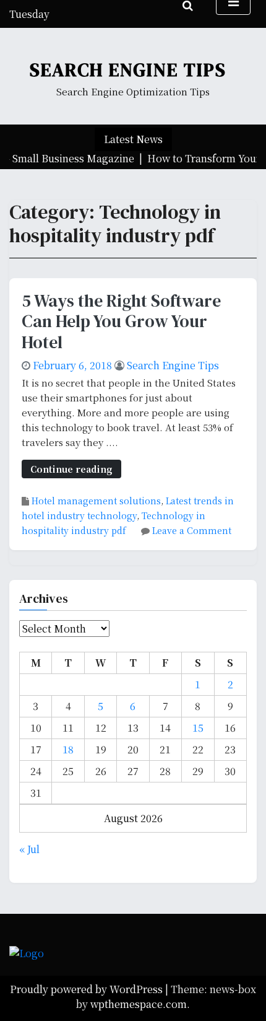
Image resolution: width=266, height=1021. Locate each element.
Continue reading (71, 468)
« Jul (29, 849)
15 (198, 728)
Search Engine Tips (128, 69)
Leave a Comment (191, 530)
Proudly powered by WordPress (87, 989)
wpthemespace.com (138, 1004)
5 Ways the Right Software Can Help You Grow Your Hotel (121, 321)
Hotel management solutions (96, 500)
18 (68, 749)
